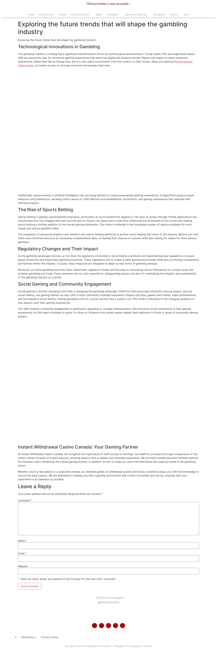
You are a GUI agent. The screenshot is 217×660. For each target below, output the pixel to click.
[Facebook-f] (94, 625)
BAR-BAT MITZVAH (80, 14)
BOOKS (99, 14)
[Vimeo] (122, 625)
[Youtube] (115, 625)
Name (22, 540)
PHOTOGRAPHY (46, 14)
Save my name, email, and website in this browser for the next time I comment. (68, 579)
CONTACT (174, 14)
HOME (31, 14)
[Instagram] (101, 625)
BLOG (186, 14)
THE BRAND (159, 14)
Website (22, 566)
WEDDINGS (112, 14)
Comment (25, 500)
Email (22, 553)
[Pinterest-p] (108, 625)
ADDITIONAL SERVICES (136, 14)
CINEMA (63, 14)
